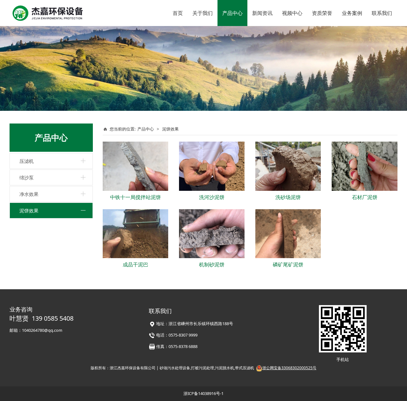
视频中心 (292, 13)
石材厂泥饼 (364, 197)
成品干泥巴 (135, 264)
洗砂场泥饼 (288, 197)
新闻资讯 (262, 13)
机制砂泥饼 (211, 264)
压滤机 (26, 161)
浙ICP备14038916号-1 (203, 393)
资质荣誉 (322, 13)
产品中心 (232, 13)
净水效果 (28, 194)
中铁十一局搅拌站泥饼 (135, 197)
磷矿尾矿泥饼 (288, 264)
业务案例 (352, 13)
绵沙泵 (26, 177)
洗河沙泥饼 (211, 197)
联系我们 (382, 13)
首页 (178, 13)
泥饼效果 (28, 210)
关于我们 (202, 13)
